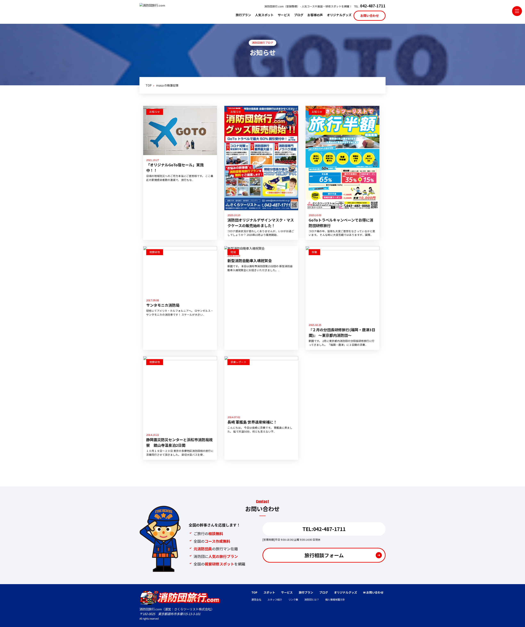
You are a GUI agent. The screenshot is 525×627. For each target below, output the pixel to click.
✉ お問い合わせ (373, 592)
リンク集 (293, 599)
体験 (314, 252)
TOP (254, 592)
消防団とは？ (311, 599)
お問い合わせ (369, 15)
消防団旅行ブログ (262, 43)
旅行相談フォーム (324, 555)
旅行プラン (243, 15)
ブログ (298, 15)
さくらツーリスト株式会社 (192, 609)
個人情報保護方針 (335, 599)
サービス (284, 15)
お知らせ (154, 112)
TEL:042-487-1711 (324, 528)
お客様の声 (315, 15)
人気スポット (264, 15)
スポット (269, 592)
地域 (233, 252)
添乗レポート (239, 362)
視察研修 (154, 252)
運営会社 (256, 599)
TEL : (370, 5)
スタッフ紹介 (274, 599)
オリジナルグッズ (339, 15)
